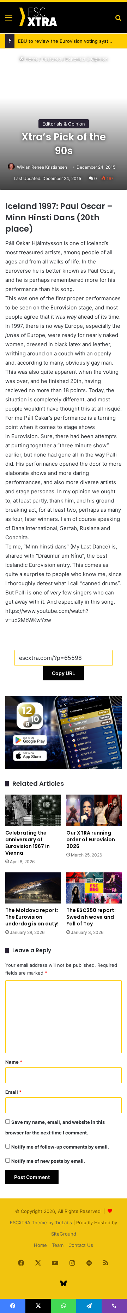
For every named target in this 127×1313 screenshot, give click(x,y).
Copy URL (63, 673)
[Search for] (118, 20)
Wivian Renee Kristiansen (42, 167)
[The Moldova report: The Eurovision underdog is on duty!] (33, 888)
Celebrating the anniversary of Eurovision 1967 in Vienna (27, 842)
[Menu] (8, 20)
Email (13, 1092)
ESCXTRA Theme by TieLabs (41, 1222)
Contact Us (80, 1245)
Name (13, 1062)
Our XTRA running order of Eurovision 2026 (90, 839)
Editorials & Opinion (86, 59)
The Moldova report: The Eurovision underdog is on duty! (32, 917)
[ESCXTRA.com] (38, 17)
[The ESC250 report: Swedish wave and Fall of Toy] (94, 888)
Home (31, 59)
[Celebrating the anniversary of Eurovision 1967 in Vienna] (33, 810)
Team (58, 1245)
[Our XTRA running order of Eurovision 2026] (94, 810)
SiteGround (63, 1234)
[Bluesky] (63, 1283)
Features (51, 59)
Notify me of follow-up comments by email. (60, 1147)
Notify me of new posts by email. (48, 1161)
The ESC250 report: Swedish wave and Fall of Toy (91, 917)
